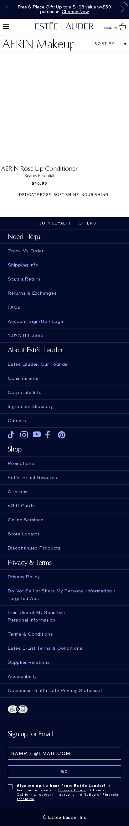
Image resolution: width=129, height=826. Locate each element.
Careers (17, 420)
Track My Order (26, 251)
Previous (6, 9)
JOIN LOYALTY (55, 223)
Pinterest (62, 435)
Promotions (21, 463)
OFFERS (87, 223)
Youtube (37, 434)
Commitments (23, 378)
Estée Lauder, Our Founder (39, 364)
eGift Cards (21, 506)
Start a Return (24, 279)
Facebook (49, 435)
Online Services (26, 520)
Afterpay (18, 491)
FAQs (14, 307)
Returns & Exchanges (32, 293)
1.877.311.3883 (26, 335)
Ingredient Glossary (30, 406)
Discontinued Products (34, 548)
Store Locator (24, 534)
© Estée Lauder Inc (65, 817)
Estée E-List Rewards (32, 477)
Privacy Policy (72, 790)
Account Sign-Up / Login (36, 321)
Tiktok (12, 435)
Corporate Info (25, 392)
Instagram (24, 435)
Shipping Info (23, 265)
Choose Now (75, 11)
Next (122, 9)
